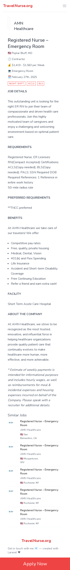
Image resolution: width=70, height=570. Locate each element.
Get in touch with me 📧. (23, 548)
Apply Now (35, 564)
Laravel (12, 552)
